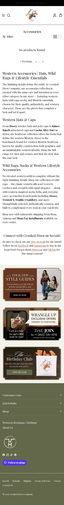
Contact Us (7, 485)
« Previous (26, 61)
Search (5, 481)
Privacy (57, 481)
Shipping (27, 481)
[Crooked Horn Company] (32, 15)
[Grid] (55, 36)
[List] (60, 36)
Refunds (16, 481)
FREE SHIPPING (30, 3)
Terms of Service (42, 481)
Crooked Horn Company (21, 494)
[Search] (10, 15)
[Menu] (3, 15)
